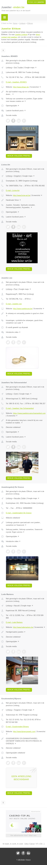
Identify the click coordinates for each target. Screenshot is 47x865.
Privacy (28, 859)
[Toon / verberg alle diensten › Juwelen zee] (26, 321)
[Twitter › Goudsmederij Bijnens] (8, 763)
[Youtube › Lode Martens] (24, 652)
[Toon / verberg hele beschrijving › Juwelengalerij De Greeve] (26, 523)
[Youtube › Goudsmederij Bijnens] (24, 763)
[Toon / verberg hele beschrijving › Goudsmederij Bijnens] (26, 741)
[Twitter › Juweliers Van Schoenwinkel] (8, 447)
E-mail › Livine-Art (12, 190)
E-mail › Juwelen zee (14, 304)
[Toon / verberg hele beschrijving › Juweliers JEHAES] (26, 92)
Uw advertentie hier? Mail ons (23, 835)
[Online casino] (23, 811)
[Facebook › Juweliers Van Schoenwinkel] (13, 447)
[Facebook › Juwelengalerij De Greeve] (13, 551)
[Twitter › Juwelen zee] (8, 342)
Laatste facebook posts (16, 111)
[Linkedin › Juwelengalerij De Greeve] (19, 551)
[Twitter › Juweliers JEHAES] (8, 121)
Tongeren (17, 710)
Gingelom (17, 176)
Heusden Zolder (20, 498)
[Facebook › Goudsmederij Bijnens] (13, 763)
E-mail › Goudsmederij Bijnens (17, 727)
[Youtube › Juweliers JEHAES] (24, 121)
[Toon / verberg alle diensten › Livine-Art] (26, 206)
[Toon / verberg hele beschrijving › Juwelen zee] (26, 314)
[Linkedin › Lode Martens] (19, 652)
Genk (16, 394)
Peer (15, 289)
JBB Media (21, 859)
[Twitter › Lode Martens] (8, 652)
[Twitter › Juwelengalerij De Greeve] (8, 551)
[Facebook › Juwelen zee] (13, 342)
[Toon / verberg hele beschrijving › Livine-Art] (26, 200)
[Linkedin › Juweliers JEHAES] (19, 121)
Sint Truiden (18, 68)
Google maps (30, 68)
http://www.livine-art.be (21, 195)
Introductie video (13, 332)
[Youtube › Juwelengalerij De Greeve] (24, 551)
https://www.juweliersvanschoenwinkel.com (29, 413)
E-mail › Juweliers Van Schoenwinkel (20, 408)
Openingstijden (12, 106)
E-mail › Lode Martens (14, 622)
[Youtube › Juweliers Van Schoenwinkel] (24, 447)
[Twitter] (18, 853)
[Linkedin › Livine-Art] (19, 227)
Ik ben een (36, 2)
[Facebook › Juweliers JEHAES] (13, 121)
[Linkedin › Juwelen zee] (19, 342)
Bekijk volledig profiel (18, 156)
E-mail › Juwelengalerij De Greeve (18, 513)
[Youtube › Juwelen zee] (24, 342)
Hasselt (17, 606)
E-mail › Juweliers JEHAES (16, 82)
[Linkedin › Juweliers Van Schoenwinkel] (19, 447)
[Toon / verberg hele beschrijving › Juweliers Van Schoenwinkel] (26, 421)
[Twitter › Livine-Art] (8, 227)
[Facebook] (23, 853)
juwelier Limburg (21, 34)
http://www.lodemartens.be (23, 627)
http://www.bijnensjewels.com (24, 731)
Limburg (9, 68)
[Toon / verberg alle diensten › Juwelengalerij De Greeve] (26, 530)
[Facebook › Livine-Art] (13, 227)
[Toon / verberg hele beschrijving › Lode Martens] (26, 632)
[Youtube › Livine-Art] (24, 227)
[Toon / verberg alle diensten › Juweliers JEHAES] (26, 99)
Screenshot (35, 87)
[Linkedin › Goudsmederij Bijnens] (19, 763)
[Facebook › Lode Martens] (13, 652)
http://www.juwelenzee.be (22, 309)
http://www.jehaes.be (21, 87)
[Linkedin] (28, 853)
